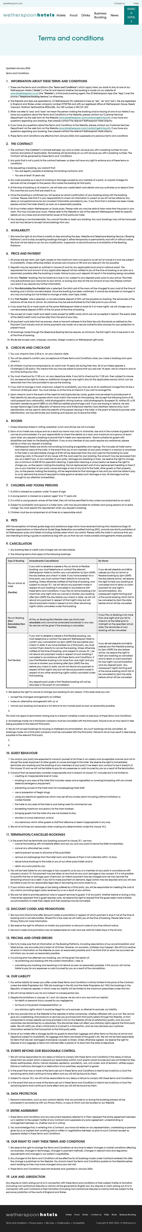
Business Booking (100, 15)
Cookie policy (63, 1223)
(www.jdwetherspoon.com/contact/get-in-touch (84, 117)
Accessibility (79, 1223)
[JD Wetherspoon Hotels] (28, 15)
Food (73, 15)
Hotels (61, 15)
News (115, 15)
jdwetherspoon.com (13, 3)
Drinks (86, 15)
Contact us (119, 3)
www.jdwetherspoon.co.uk (24, 93)
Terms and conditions (16, 1223)
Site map (50, 1223)
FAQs (136, 3)
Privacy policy (36, 1223)
